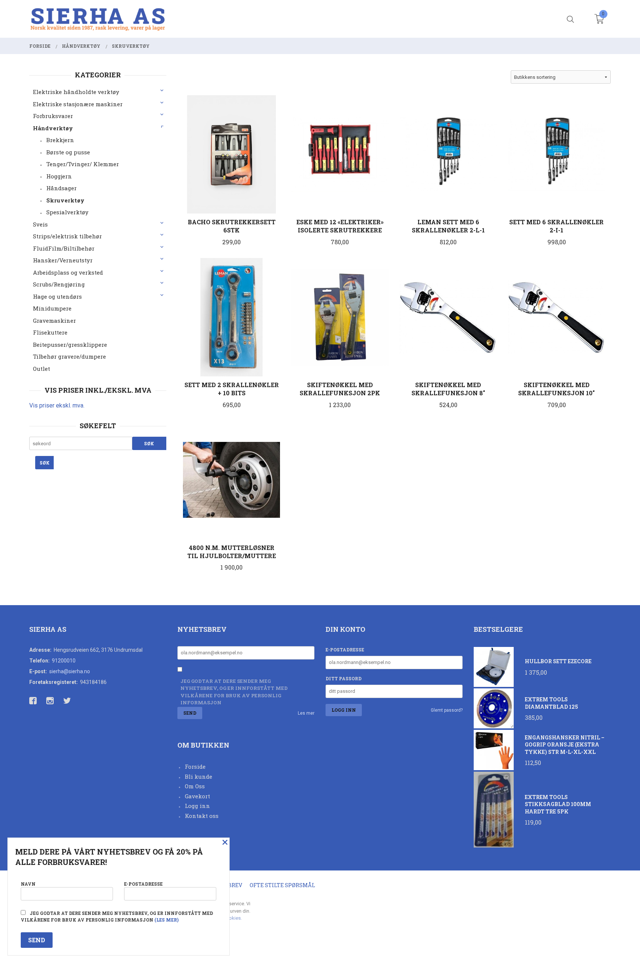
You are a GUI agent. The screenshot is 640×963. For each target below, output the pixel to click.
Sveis (40, 224)
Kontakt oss (202, 815)
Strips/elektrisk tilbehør (67, 236)
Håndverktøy (53, 128)
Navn (28, 884)
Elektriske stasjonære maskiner (78, 104)
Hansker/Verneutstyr (63, 260)
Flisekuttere (50, 332)
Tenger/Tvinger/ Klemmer (82, 164)
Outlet (41, 368)
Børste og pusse (68, 152)
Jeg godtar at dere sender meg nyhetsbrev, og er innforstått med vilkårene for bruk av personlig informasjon (234, 692)
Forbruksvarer (53, 116)
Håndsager (61, 188)
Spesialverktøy (67, 212)
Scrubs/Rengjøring (59, 284)
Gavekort (197, 796)
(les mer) (166, 920)
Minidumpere (52, 308)
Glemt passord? (447, 710)
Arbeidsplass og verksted (68, 272)
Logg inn (197, 805)
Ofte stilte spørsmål (282, 885)
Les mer (306, 713)
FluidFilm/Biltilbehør (63, 248)
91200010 (64, 661)
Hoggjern (59, 176)
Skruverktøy (65, 200)
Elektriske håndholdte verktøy (76, 91)
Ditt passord (343, 678)
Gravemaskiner (54, 320)
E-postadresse (345, 649)
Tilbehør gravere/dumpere (69, 356)
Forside (195, 766)
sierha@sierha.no (69, 671)
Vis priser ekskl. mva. (56, 405)
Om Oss (195, 786)
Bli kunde (198, 776)
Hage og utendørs (57, 296)
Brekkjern (60, 140)
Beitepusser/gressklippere (70, 344)
